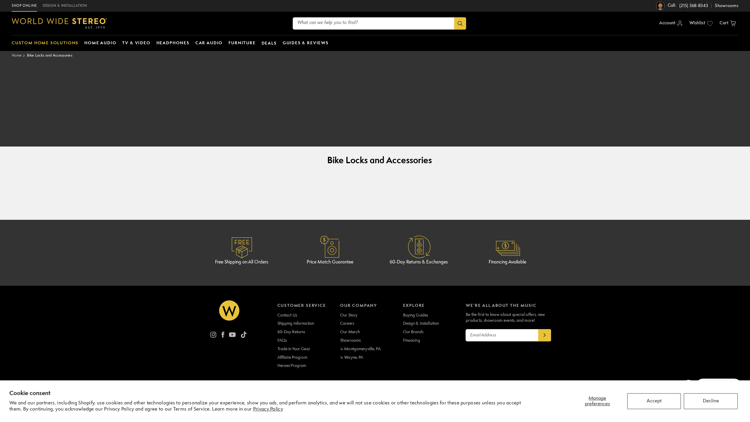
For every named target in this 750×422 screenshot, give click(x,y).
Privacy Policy (268, 409)
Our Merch (350, 332)
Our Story (348, 315)
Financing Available (507, 262)
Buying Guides (415, 315)
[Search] (460, 23)
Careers (347, 323)
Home (17, 55)
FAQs (282, 340)
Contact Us (287, 315)
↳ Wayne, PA (351, 357)
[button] (728, 23)
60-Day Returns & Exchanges (419, 262)
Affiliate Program (292, 357)
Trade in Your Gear (293, 349)
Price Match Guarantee (330, 262)
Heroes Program (291, 366)
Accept (654, 401)
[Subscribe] (544, 335)
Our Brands (413, 332)
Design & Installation (421, 323)
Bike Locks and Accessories (49, 55)
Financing (411, 340)
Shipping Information (295, 323)
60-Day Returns (291, 332)
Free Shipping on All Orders (241, 262)
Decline (711, 401)
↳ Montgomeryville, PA (360, 349)
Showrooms (350, 340)
